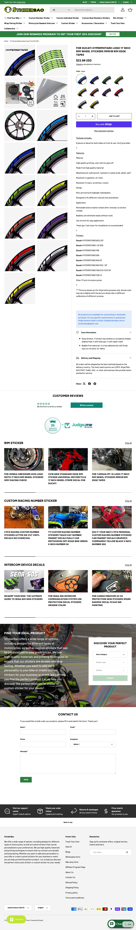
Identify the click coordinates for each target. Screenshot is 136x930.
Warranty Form (71, 862)
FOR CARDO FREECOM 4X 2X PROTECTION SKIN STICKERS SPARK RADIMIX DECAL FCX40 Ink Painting (111, 601)
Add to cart (114, 116)
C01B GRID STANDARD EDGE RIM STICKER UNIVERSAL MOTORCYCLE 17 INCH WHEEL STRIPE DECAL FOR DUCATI (67, 479)
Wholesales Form (72, 857)
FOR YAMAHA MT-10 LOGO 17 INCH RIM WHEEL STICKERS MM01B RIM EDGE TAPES (110, 477)
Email (72, 727)
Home (6, 41)
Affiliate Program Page (75, 867)
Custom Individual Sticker (67, 18)
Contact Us (70, 877)
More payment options (104, 131)
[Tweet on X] (84, 383)
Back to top (68, 822)
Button (112, 34)
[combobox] (82, 10)
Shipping (79, 64)
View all (128, 443)
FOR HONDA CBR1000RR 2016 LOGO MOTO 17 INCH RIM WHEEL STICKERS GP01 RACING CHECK (23, 477)
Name (22, 727)
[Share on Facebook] (89, 383)
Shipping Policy (72, 887)
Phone (22, 739)
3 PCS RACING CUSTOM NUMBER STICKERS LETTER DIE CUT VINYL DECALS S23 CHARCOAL (22, 535)
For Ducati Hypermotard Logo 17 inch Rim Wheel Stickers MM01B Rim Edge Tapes (25, 41)
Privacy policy (71, 892)
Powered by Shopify (37, 920)
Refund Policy (71, 882)
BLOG (85, 2)
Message (23, 751)
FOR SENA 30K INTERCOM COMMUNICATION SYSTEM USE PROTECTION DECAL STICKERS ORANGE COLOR (65, 601)
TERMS (93, 2)
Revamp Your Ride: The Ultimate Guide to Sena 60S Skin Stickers (23, 597)
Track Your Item (118, 23)
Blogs (67, 852)
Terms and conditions (74, 897)
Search (68, 846)
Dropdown (74, 739)
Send (26, 780)
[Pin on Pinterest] (94, 383)
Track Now (21, 2)
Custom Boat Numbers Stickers (96, 18)
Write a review (86, 405)
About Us (69, 872)
